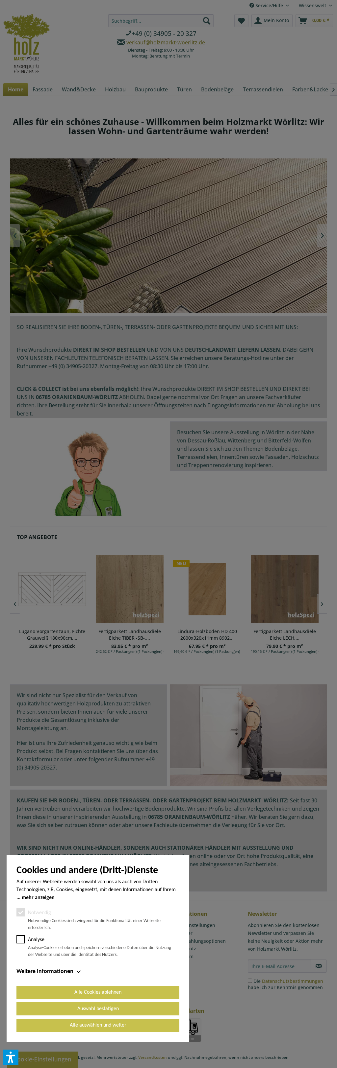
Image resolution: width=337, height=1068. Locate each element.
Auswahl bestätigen (98, 1008)
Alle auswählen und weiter (98, 1025)
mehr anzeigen (38, 897)
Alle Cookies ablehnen (97, 992)
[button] (10, 1057)
